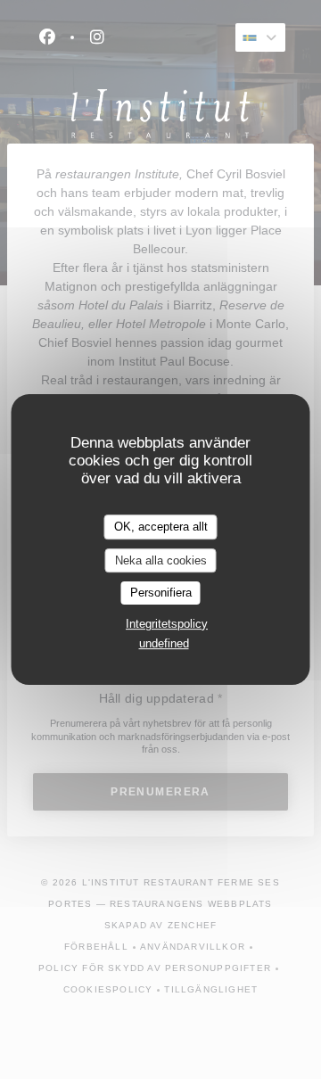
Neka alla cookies (161, 560)
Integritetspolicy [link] (167, 623)
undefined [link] (164, 643)
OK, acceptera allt (161, 526)
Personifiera (161, 592)
